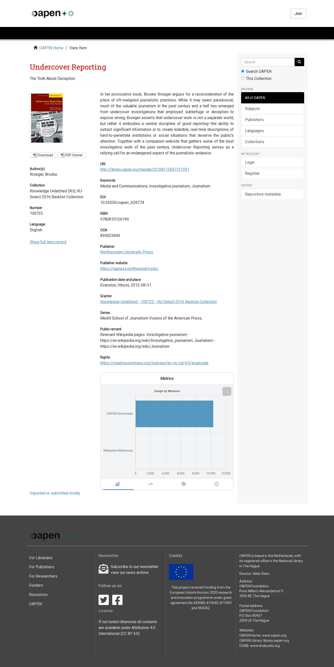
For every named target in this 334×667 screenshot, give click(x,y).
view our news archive (130, 572)
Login (250, 162)
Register (252, 173)
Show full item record (48, 242)
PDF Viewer (74, 155)
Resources (38, 594)
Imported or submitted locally (55, 493)
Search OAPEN (258, 71)
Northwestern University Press (126, 252)
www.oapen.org (274, 635)
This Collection (258, 78)
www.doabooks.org (265, 646)
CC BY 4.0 (130, 633)
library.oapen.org (276, 640)
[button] (227, 391)
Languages (254, 130)
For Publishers (41, 567)
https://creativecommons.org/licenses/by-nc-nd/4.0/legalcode (154, 363)
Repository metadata (263, 194)
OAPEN (35, 604)
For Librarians (41, 558)
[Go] (299, 62)
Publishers (254, 119)
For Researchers (43, 576)
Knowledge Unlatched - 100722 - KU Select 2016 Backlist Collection (158, 301)
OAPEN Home (51, 48)
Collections (254, 141)
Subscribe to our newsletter (134, 566)
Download (45, 155)
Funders (36, 585)
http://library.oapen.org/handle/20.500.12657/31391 (144, 169)
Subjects (252, 108)
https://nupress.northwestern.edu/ (129, 268)
